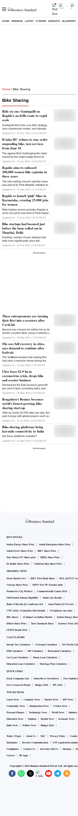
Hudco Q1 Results (52, 597)
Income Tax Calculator (18, 644)
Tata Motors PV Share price (21, 557)
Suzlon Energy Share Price (20, 544)
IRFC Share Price (46, 550)
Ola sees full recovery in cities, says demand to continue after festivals (23, 348)
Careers (10, 755)
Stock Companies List (17, 678)
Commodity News (15, 706)
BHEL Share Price (50, 557)
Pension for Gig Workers (19, 591)
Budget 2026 (41, 684)
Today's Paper (13, 736)
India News (12, 725)
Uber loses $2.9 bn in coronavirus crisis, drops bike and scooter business (23, 375)
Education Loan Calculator (20, 663)
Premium (17, 21)
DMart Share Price (16, 623)
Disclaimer (12, 742)
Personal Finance (15, 712)
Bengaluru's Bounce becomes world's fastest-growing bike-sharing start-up (22, 403)
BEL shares (12, 617)
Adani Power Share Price (19, 550)
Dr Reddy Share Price (17, 563)
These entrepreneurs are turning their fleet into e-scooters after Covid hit (25, 320)
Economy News (66, 718)
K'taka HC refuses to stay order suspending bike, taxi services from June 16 (25, 143)
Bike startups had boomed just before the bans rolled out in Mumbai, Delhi (23, 228)
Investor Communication (35, 742)
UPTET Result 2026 (16, 629)
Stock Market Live (16, 578)
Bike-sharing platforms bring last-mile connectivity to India (23, 429)
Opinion (32, 718)
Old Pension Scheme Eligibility (22, 597)
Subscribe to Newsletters (46, 678)
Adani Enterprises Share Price (54, 544)
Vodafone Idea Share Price (48, 563)
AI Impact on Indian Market (37, 617)
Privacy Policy (57, 736)
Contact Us (29, 748)
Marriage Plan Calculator (53, 663)
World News (58, 712)
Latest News (12, 699)
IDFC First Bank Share (43, 578)
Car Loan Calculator (17, 657)
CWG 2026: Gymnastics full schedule (25, 610)
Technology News (38, 712)
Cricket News (60, 706)
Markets (54, 21)
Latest (29, 21)
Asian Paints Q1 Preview (61, 604)
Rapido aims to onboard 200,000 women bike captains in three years (24, 171)
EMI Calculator (14, 650)
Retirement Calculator (59, 650)
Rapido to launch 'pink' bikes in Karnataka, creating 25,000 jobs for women (25, 200)
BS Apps (23, 755)
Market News (51, 699)
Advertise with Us (49, 748)
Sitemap (67, 748)
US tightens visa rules (61, 610)
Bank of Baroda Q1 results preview (24, 604)
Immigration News (39, 706)
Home (5, 21)
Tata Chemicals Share (42, 623)
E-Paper (41, 21)
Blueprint (69, 21)
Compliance (12, 748)
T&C (43, 736)
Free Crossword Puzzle (18, 684)
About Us (31, 736)
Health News (47, 718)
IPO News (68, 699)
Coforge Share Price (17, 584)
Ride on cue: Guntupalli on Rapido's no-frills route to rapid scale (24, 115)
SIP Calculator (35, 650)
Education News (14, 718)
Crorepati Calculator (46, 644)
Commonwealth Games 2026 (52, 591)
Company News (32, 699)
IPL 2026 (58, 684)
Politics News (29, 725)
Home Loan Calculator (45, 657)
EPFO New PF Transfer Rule (47, 584)
